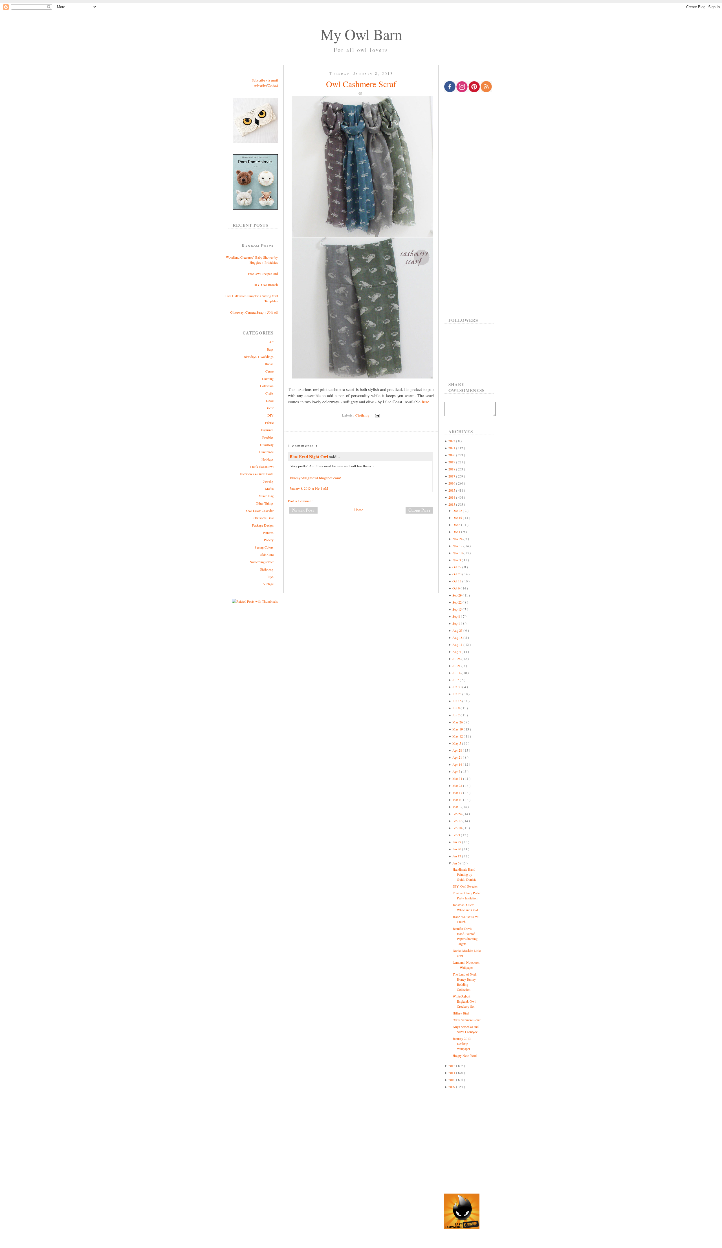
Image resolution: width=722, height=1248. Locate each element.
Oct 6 (456, 588)
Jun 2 (456, 715)
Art (271, 342)
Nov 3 (457, 560)
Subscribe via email (265, 80)
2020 (452, 455)
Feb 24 (457, 813)
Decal (270, 400)
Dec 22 (457, 510)
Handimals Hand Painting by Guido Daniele (464, 874)
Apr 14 (457, 764)
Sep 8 (456, 616)
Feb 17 (457, 820)
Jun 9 (456, 708)
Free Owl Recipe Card (263, 273)
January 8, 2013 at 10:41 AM (309, 488)
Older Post (419, 510)
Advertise (260, 85)
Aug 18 (457, 637)
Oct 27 (457, 567)
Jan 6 (456, 863)
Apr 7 (456, 771)
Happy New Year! (465, 1055)
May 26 (458, 722)
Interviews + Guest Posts (257, 474)
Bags (270, 349)
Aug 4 (457, 651)
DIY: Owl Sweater (465, 886)
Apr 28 (457, 750)
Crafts (269, 393)
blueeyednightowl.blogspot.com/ (315, 477)
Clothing (268, 378)
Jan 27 (457, 842)
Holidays (267, 459)
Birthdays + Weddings (259, 356)
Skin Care (267, 554)
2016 (452, 483)
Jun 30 (457, 686)
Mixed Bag (266, 496)
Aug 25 (457, 630)
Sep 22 (457, 602)
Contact (273, 85)
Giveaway (267, 444)
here (425, 401)
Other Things (265, 503)
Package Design (263, 525)
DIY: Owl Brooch (266, 284)
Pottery (269, 540)
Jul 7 (456, 679)
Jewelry (268, 481)
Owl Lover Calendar (260, 510)
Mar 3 (456, 806)
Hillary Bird (461, 1013)
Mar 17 (457, 792)
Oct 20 (457, 574)
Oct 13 (457, 581)
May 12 (458, 736)
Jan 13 (457, 856)
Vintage (268, 584)
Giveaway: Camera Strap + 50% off (254, 312)
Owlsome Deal (264, 518)
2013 (452, 504)
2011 (452, 1072)
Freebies (268, 437)
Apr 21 (457, 757)
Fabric (269, 422)
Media (269, 488)
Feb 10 (457, 828)
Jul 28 (456, 658)
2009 (452, 1086)
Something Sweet (262, 562)
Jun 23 (457, 694)
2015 (452, 490)
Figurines (267, 430)
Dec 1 (456, 531)
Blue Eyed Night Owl (309, 457)
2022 (452, 441)
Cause (269, 371)
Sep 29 (457, 595)
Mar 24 (457, 785)
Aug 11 (457, 644)
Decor (269, 408)
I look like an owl (262, 466)
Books (269, 364)
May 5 (457, 743)
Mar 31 (457, 778)
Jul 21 (456, 665)
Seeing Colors (264, 547)
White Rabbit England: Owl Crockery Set (464, 1001)
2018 (452, 469)
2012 (452, 1065)
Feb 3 (456, 835)
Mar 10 (457, 799)
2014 (452, 497)
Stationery (267, 569)
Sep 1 (456, 623)
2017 (452, 476)
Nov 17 (457, 545)
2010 (452, 1079)
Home (358, 509)
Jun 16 (457, 701)
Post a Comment (300, 500)
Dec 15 (457, 517)
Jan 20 (457, 849)
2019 (452, 462)
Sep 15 (457, 609)
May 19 (458, 729)
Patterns (268, 532)
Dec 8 (456, 524)
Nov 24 (457, 538)
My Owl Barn (361, 34)
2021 (452, 448)
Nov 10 (457, 553)
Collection (267, 386)
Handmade (266, 452)
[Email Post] (376, 415)
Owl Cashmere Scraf (361, 83)
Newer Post (303, 510)
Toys (270, 576)
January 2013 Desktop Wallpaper (462, 1043)
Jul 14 (456, 672)
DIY (270, 415)
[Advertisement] (361, 536)
